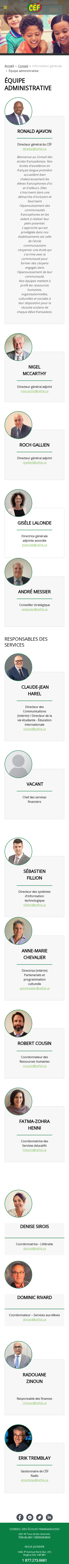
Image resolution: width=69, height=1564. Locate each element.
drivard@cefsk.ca (34, 1319)
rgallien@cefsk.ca (34, 462)
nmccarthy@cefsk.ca (34, 391)
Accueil (9, 66)
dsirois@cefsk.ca (34, 1248)
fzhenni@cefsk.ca (34, 1150)
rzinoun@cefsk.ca (34, 1403)
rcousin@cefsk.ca (34, 1066)
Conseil (23, 66)
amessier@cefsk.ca (34, 609)
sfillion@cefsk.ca (34, 905)
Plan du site (25, 1537)
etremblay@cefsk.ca (34, 1480)
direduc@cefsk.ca (34, 149)
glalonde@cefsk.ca (34, 545)
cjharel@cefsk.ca (34, 729)
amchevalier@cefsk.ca (34, 988)
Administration (42, 1537)
